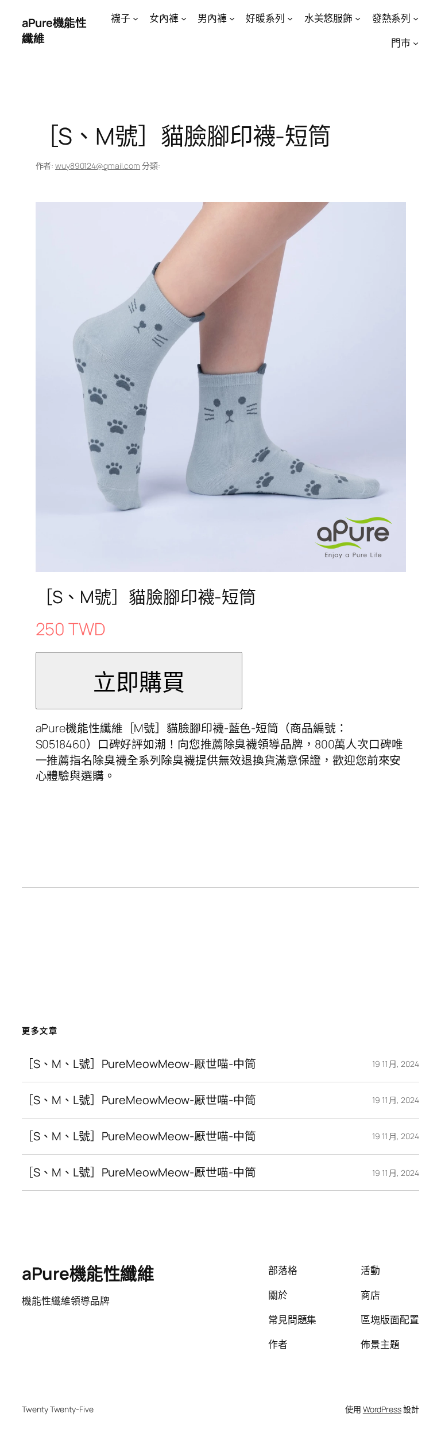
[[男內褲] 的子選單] (232, 18)
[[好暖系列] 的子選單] (290, 18)
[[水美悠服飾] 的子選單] (358, 18)
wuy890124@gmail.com (97, 165)
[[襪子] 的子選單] (135, 18)
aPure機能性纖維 (88, 1273)
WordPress (382, 1409)
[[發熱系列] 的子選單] (416, 18)
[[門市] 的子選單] (416, 43)
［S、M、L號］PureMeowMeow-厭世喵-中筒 (139, 1064)
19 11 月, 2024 (395, 1063)
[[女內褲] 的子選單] (184, 18)
